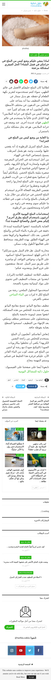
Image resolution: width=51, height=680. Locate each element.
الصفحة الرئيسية (24, 664)
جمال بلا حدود (25, 542)
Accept (31, 677)
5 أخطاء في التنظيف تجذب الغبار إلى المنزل (26, 577)
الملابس (16, 380)
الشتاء (23, 380)
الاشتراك (9, 627)
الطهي (45, 122)
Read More (20, 677)
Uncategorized (25, 572)
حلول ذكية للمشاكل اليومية (33, 371)
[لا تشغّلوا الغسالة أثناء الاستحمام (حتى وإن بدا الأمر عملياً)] (14, 434)
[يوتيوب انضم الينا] (21, 650)
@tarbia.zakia (22, 637)
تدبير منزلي (44, 54)
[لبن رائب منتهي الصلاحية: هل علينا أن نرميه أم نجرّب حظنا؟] (36, 434)
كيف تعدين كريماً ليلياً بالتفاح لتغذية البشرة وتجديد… (25, 547)
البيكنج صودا (39, 380)
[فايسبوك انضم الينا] (39, 650)
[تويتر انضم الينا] (30, 650)
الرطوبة (30, 380)
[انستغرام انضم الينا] (12, 650)
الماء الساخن (16, 294)
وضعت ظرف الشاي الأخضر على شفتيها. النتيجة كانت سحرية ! (25, 562)
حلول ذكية (34, 54)
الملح (9, 380)
